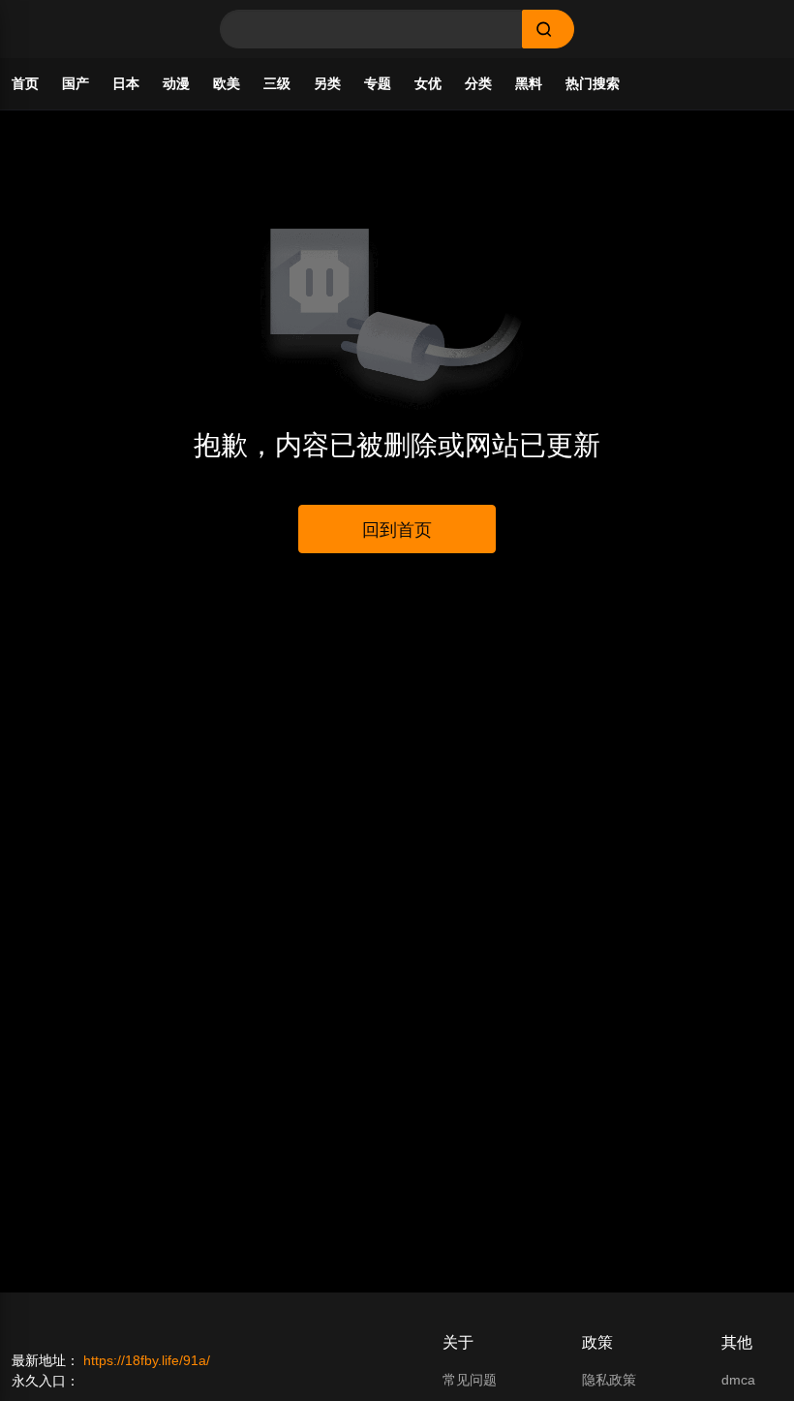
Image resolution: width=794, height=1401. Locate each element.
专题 (377, 83)
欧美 (226, 83)
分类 (478, 83)
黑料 (528, 83)
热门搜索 (592, 83)
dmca (738, 1379)
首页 (25, 83)
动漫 (176, 83)
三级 (276, 83)
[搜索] (548, 29)
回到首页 (397, 530)
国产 (75, 83)
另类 (327, 83)
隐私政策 (609, 1379)
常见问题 (470, 1379)
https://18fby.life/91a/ (146, 1360)
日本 (125, 83)
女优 (428, 83)
